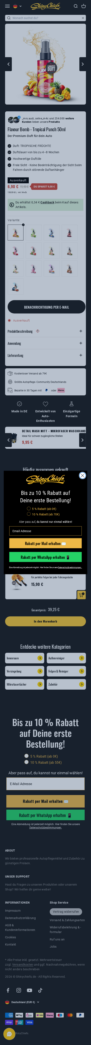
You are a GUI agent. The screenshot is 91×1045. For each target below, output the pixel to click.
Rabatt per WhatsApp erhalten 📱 (45, 557)
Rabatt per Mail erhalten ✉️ (45, 543)
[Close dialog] (82, 475)
